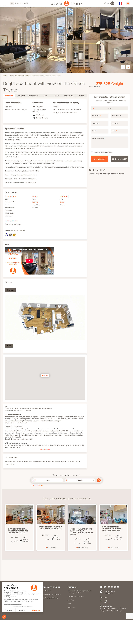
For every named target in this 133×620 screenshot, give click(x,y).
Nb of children (116, 116)
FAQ (69, 603)
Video (45, 96)
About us (71, 600)
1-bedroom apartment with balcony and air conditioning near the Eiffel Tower (82, 532)
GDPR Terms (108, 152)
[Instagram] (105, 601)
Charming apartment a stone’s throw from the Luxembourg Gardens (18, 531)
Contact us (71, 607)
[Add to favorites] (29, 509)
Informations (9, 95)
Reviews (81, 96)
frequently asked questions (105, 174)
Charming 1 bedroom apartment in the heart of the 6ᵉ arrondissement (112, 529)
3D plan (57, 96)
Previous (10, 290)
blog (112, 3)
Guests (80, 480)
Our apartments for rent (76, 596)
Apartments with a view (43, 591)
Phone (114, 131)
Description (21, 96)
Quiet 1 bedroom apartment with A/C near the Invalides (50, 528)
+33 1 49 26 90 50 (111, 587)
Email (94, 131)
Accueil (5, 75)
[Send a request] (128, 67)
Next (9, 346)
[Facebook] (101, 601)
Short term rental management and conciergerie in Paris (79, 592)
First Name (115, 123)
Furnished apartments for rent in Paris (19, 75)
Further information (98, 138)
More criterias (38, 485)
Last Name (96, 123)
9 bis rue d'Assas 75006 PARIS (109, 592)
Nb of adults (96, 116)
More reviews (45, 449)
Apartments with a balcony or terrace (47, 594)
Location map (69, 96)
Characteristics (33, 96)
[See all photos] (123, 67)
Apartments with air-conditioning (46, 598)
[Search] (99, 480)
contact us (120, 174)
